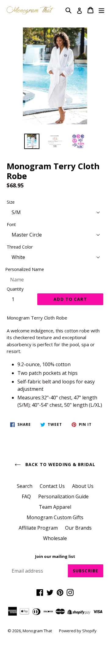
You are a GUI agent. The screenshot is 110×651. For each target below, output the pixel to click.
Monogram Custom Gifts (55, 517)
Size (11, 202)
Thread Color (20, 247)
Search (24, 486)
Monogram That (38, 630)
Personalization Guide (63, 496)
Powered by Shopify (78, 630)
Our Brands (78, 527)
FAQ (26, 496)
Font (11, 224)
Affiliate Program (38, 527)
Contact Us (52, 486)
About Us (83, 486)
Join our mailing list (55, 556)
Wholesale (55, 538)
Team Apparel (55, 507)
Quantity (15, 289)
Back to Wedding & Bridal (59, 464)
